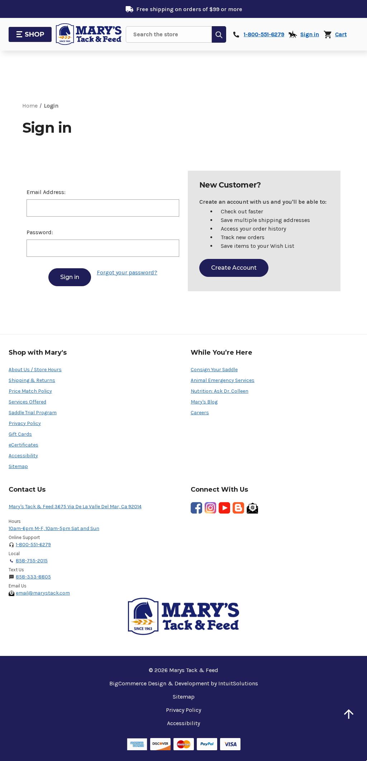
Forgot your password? (127, 272)
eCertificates (23, 445)
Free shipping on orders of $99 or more (189, 9)
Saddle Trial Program (33, 413)
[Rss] (238, 508)
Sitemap (18, 466)
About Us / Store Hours (35, 370)
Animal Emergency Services (222, 380)
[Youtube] (224, 508)
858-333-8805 (33, 577)
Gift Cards (20, 434)
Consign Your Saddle (214, 370)
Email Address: (46, 192)
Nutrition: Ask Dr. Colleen (219, 391)
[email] (252, 508)
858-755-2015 (32, 561)
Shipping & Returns (32, 380)
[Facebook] (196, 508)
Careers (200, 413)
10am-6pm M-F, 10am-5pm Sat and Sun (54, 528)
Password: (40, 232)
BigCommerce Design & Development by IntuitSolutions (183, 683)
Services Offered (27, 402)
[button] (349, 714)
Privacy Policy (25, 423)
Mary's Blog (204, 402)
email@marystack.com (43, 593)
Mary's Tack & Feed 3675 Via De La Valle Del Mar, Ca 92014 (75, 507)
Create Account (234, 267)
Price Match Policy (30, 391)
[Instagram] (210, 508)
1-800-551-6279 (33, 545)
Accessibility (23, 456)
